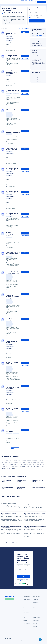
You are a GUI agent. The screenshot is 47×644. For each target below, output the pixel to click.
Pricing (25, 610)
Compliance (22, 640)
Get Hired (34, 607)
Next (23, 576)
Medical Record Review (36, 598)
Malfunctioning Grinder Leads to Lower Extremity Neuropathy (38, 60)
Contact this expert (25, 34)
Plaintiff (31, 17)
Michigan (33, 43)
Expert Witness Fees (36, 618)
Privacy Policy (16, 640)
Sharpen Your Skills (36, 609)
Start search (36, 21)
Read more (5, 23)
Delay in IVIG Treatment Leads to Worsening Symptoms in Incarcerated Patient (38, 67)
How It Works (26, 607)
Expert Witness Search (36, 596)
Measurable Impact (27, 624)
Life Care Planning (36, 602)
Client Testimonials (27, 623)
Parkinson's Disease (35, 78)
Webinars (34, 624)
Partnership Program (27, 609)
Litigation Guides (35, 621)
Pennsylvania (39, 45)
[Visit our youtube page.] (10, 638)
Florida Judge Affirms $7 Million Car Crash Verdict (38, 57)
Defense (38, 17)
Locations (25, 620)
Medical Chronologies (27, 601)
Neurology (38, 80)
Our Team (25, 618)
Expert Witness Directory (5, 542)
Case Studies (35, 626)
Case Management (27, 596)
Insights (34, 627)
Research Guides (36, 599)
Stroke (40, 78)
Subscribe (8, 605)
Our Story (25, 617)
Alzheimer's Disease (35, 76)
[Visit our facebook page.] (5, 638)
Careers (25, 621)
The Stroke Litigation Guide (36, 52)
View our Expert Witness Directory (24, 28)
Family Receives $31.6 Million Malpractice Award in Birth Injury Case (38, 55)
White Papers (35, 623)
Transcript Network (27, 599)
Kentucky (41, 43)
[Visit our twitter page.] (7, 638)
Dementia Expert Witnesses (14, 542)
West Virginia (34, 45)
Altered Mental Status (35, 74)
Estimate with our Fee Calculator (37, 35)
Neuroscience (34, 80)
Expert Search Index (36, 620)
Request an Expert (41, 1)
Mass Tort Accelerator (36, 601)
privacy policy (21, 580)
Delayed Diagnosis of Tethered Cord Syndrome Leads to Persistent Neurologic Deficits (38, 63)
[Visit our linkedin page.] (9, 638)
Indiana (37, 43)
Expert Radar (25, 598)
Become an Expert (10, 598)
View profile (25, 32)
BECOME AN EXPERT (24, 0)
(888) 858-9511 (30, 0)
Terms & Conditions (28, 640)
